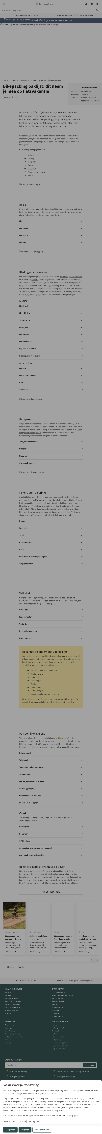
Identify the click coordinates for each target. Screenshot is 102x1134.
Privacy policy (34, 1121)
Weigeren (25, 1129)
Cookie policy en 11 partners (14, 1121)
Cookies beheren (42, 1129)
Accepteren (10, 1129)
